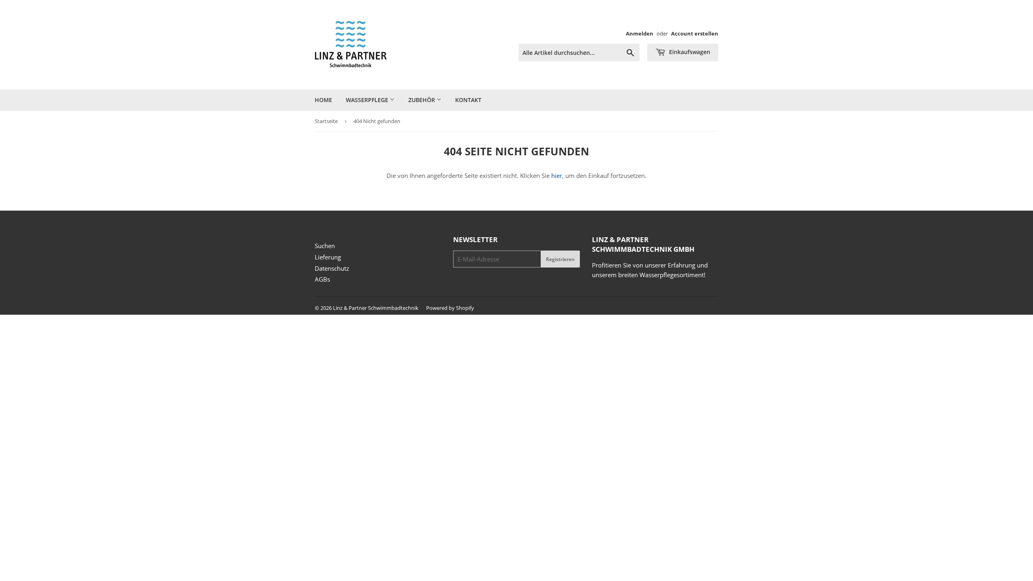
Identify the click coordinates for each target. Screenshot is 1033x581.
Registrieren (560, 259)
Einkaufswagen (688, 52)
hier (556, 175)
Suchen (325, 246)
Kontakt (468, 100)
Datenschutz (332, 268)
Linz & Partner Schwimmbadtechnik (375, 307)
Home (323, 100)
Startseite (326, 121)
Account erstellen (694, 33)
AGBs (322, 279)
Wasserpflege (368, 100)
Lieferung (328, 257)
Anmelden (639, 33)
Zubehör (422, 100)
